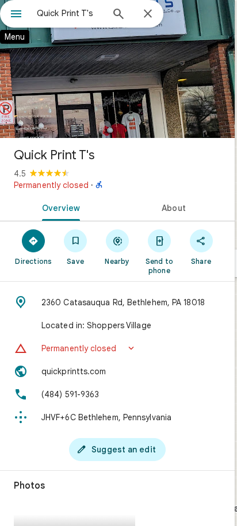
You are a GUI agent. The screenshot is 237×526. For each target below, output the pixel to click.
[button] (117, 348)
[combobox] (69, 13)
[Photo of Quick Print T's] (117, 69)
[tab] (58, 207)
